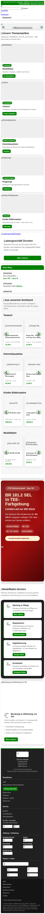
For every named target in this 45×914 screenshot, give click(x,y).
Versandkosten (7, 814)
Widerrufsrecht (7, 785)
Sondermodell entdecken (19, 538)
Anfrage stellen (19, 654)
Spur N (15, 274)
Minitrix (19, 282)
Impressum (41, 3)
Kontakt (5, 811)
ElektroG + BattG (8, 798)
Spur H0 (6, 274)
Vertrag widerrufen (24, 3)
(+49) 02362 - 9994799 (22, 2)
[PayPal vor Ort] (12, 853)
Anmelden (4, 10)
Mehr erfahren (22, 258)
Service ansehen (19, 634)
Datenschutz (34, 3)
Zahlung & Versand (8, 890)
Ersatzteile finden (20, 672)
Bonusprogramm (8, 816)
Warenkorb (5, 14)
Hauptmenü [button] (6, 18)
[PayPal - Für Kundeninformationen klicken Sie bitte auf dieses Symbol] (32, 840)
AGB (4, 782)
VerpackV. (6, 795)
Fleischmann (32, 290)
